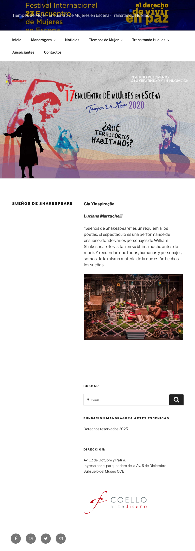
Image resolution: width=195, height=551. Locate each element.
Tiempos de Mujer (104, 40)
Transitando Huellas (148, 40)
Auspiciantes (23, 52)
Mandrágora (41, 40)
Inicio (16, 40)
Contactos (52, 52)
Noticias (72, 40)
